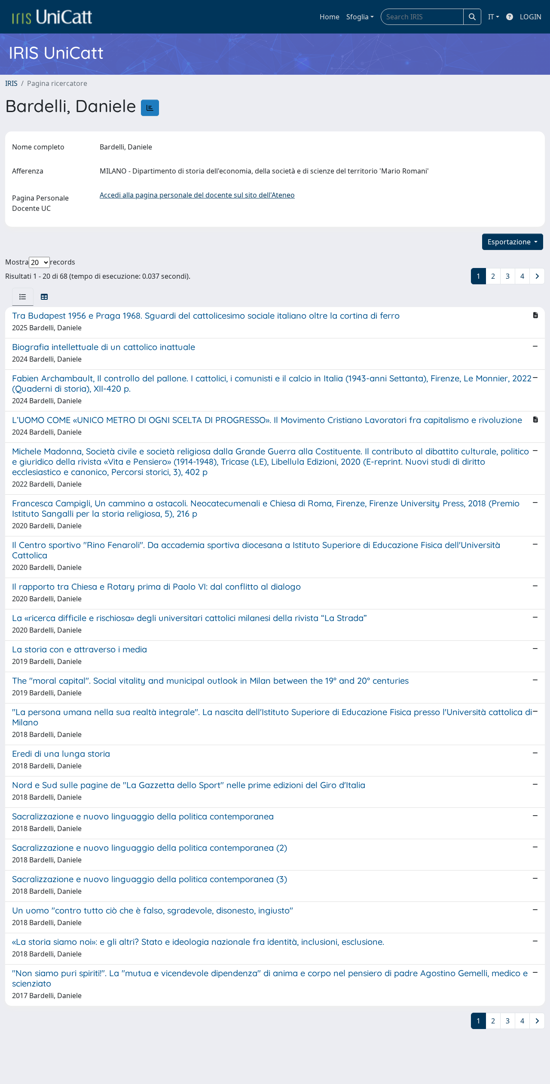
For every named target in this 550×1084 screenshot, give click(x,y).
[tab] (23, 297)
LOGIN (530, 16)
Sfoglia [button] (357, 16)
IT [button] (491, 16)
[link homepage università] (52, 16)
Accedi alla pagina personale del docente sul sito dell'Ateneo (197, 195)
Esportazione (510, 242)
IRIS (11, 83)
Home (329, 16)
